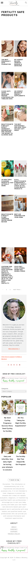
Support (14, 531)
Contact (14, 529)
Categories (4, 388)
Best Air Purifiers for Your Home (19, 215)
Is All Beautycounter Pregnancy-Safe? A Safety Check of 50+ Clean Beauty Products (20, 184)
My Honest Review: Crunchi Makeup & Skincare (18, 62)
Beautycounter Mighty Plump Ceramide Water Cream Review (7, 218)
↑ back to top (14, 480)
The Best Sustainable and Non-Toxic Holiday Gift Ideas (20, 127)
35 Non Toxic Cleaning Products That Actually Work (7, 182)
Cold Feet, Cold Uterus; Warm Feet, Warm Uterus (19, 269)
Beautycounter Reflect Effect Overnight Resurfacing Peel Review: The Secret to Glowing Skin (7, 129)
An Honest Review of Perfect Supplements (19, 93)
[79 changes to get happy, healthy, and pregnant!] (14, 382)
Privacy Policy (14, 533)
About (14, 527)
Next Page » (17, 289)
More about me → (14, 349)
